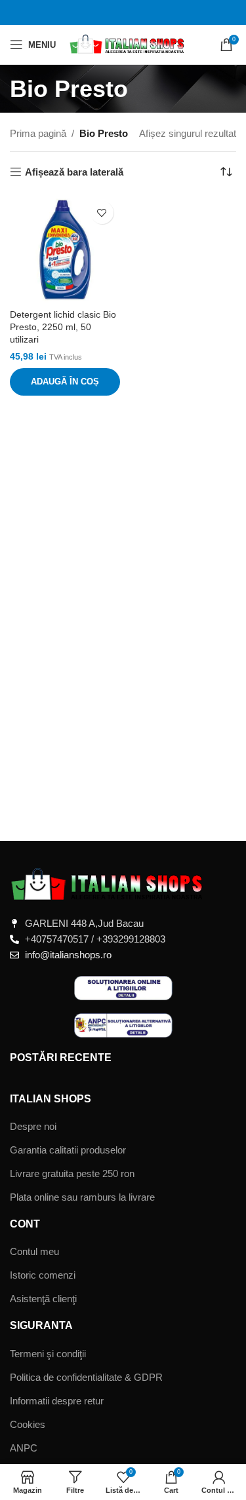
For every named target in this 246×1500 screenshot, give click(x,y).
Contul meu (34, 1251)
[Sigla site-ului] (127, 43)
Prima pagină (38, 133)
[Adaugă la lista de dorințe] (102, 212)
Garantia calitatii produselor (68, 1149)
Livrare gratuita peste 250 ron (72, 1173)
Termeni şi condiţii (48, 1353)
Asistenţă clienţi (43, 1298)
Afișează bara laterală (74, 172)
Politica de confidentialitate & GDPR (86, 1377)
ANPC (23, 1447)
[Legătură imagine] (108, 884)
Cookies (27, 1424)
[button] (65, 382)
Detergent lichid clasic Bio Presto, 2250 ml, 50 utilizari (63, 327)
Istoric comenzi (42, 1275)
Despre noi (33, 1126)
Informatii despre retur (57, 1400)
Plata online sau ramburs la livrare (82, 1197)
